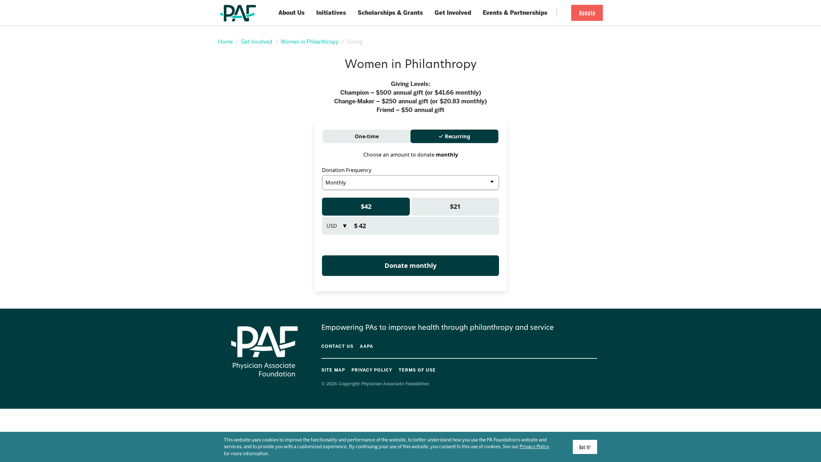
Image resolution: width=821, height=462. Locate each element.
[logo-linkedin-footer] (595, 369)
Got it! (585, 447)
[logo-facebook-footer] (577, 369)
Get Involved (256, 41)
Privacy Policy (534, 446)
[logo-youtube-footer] (582, 369)
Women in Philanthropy (310, 41)
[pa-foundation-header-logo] (238, 13)
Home (225, 41)
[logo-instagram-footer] (591, 369)
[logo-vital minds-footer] (586, 369)
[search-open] (562, 13)
